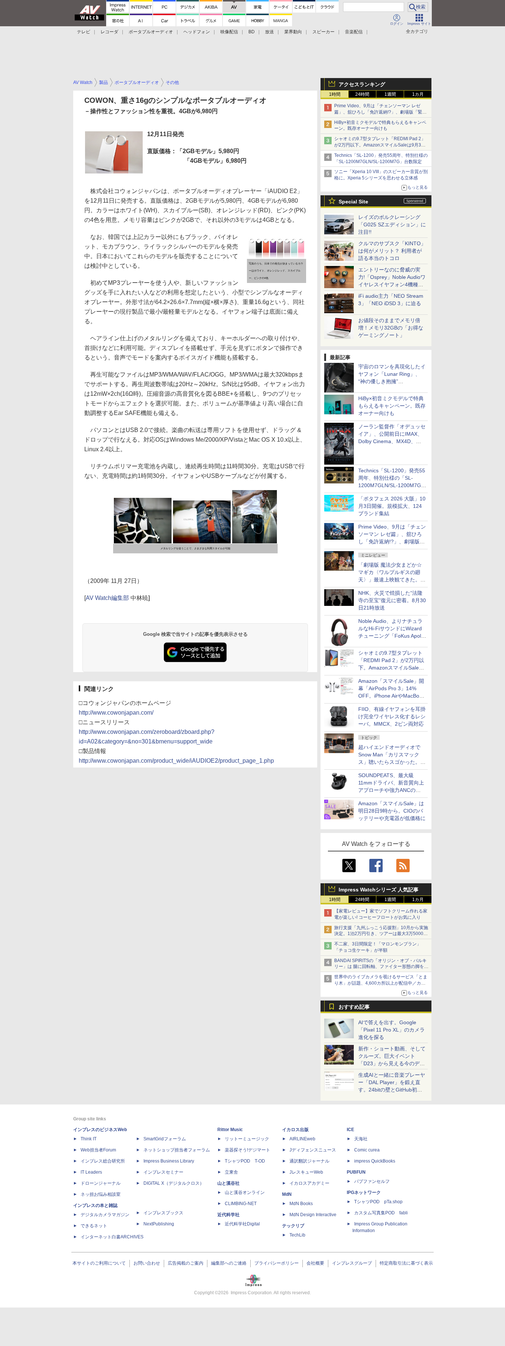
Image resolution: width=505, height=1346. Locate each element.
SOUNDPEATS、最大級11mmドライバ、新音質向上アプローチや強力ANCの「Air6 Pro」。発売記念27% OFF (391, 790)
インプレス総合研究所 (103, 1161)
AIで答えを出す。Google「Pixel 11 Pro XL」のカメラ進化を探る (391, 1029)
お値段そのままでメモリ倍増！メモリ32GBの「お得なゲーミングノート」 (390, 327)
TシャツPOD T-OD (245, 1161)
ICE (350, 1129)
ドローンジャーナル (101, 1183)
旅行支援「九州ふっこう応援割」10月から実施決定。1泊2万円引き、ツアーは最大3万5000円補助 (381, 934)
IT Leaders (91, 1172)
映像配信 (229, 31)
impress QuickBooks (374, 1161)
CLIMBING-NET (241, 1203)
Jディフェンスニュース (312, 1150)
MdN (287, 1194)
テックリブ (293, 1225)
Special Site (353, 202)
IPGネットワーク (364, 1192)
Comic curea (367, 1150)
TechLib (297, 1235)
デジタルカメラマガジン (105, 1214)
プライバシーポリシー (276, 1263)
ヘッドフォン (196, 31)
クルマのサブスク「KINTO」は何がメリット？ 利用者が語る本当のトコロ (392, 250)
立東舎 (231, 1172)
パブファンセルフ (372, 1181)
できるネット (94, 1225)
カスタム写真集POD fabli (381, 1212)
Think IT (88, 1138)
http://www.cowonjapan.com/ (116, 712)
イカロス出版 (295, 1129)
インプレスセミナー (163, 1172)
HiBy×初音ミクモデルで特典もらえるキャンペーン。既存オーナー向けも (392, 405)
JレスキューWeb (306, 1172)
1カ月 (418, 94)
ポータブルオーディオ (151, 31)
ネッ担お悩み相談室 (101, 1194)
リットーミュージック (247, 1138)
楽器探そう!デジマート (247, 1150)
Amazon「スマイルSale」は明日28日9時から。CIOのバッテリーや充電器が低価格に (392, 810)
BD (251, 31)
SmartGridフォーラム (164, 1138)
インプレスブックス (163, 1212)
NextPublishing (158, 1224)
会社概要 (315, 1263)
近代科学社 (228, 1214)
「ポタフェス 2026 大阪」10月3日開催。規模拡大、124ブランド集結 (392, 506)
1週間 (390, 94)
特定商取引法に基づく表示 (406, 1263)
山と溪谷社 (228, 1183)
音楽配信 (354, 31)
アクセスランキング (362, 84)
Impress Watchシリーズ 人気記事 (378, 890)
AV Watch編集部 (107, 598)
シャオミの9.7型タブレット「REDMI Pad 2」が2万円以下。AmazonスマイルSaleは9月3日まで (380, 145)
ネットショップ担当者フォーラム (176, 1150)
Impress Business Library (168, 1161)
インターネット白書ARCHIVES (112, 1236)
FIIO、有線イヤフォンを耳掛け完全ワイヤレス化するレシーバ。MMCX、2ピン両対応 (392, 716)
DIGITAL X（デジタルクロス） (173, 1183)
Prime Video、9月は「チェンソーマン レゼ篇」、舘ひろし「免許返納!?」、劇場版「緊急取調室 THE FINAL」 (380, 112)
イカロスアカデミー (309, 1183)
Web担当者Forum (98, 1150)
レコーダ (109, 31)
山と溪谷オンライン (245, 1192)
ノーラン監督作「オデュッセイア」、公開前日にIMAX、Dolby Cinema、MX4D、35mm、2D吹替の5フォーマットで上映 (392, 441)
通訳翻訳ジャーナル (309, 1161)
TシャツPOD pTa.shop (378, 1201)
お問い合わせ (146, 1263)
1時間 (334, 94)
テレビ (83, 31)
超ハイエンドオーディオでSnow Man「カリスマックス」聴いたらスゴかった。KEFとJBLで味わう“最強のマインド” (392, 762)
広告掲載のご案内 (185, 1263)
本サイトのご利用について (99, 1263)
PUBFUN (356, 1172)
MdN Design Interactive (312, 1214)
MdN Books (301, 1203)
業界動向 (293, 31)
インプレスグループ (352, 1263)
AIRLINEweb (302, 1138)
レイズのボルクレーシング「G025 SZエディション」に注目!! (392, 224)
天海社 (360, 1138)
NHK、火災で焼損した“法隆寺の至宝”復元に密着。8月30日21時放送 (392, 600)
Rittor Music (230, 1129)
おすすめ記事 (354, 1007)
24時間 (362, 94)
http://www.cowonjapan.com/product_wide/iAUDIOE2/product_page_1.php (176, 761)
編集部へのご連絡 (229, 1263)
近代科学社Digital (242, 1224)
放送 (269, 31)
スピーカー (323, 31)
